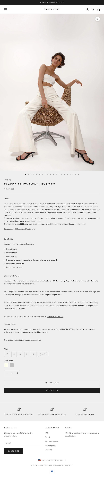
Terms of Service (51, 441)
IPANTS (7, 180)
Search (47, 437)
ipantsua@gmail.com (43, 302)
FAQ (47, 433)
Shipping (48, 450)
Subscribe (14, 451)
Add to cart (52, 383)
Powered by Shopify (63, 465)
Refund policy (50, 445)
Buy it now (52, 390)
